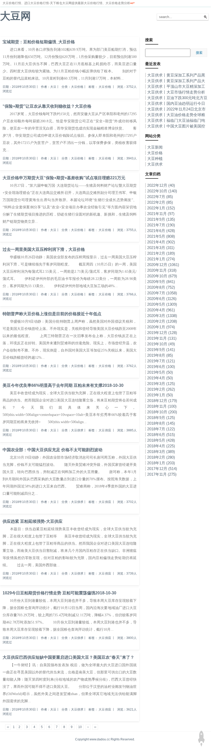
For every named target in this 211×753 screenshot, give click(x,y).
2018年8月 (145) (161, 423)
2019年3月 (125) (161, 383)
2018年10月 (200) (162, 412)
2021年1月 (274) (161, 259)
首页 (6, 30)
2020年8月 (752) (161, 287)
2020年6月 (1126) (162, 298)
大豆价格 (40, 30)
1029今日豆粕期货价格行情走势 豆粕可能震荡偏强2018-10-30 (59, 593)
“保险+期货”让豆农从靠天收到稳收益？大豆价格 (47, 106)
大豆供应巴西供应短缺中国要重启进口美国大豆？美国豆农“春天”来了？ (68, 657)
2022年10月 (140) (162, 191)
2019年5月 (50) (160, 372)
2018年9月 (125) (161, 417)
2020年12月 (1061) (163, 264)
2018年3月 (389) (161, 451)
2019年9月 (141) (161, 349)
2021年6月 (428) (161, 230)
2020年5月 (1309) (162, 304)
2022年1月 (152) (161, 208)
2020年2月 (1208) (162, 321)
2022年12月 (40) (161, 185)
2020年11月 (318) (162, 270)
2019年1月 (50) (160, 395)
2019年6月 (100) (161, 366)
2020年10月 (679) (162, 276)
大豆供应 (105, 430)
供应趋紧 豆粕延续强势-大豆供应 (33, 521)
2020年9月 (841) (161, 281)
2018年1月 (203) (161, 463)
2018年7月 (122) (161, 429)
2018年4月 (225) (161, 446)
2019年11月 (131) (162, 338)
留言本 (95, 30)
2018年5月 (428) (161, 440)
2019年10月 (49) (161, 344)
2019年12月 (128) (162, 332)
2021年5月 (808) (161, 236)
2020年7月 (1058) (162, 293)
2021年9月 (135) (161, 219)
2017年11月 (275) (162, 474)
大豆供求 (78, 30)
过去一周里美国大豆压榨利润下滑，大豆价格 (44, 249)
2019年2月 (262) (161, 389)
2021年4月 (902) (161, 242)
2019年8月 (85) (160, 355)
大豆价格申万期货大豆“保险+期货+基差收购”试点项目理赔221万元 (64, 178)
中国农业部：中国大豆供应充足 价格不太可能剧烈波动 (52, 450)
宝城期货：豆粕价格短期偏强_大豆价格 (39, 42)
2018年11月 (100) (162, 406)
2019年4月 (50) (160, 378)
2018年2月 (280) (161, 457)
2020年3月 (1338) (162, 315)
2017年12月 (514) (162, 468)
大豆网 (15, 16)
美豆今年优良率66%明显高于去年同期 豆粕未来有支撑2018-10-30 (63, 385)
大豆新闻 (22, 30)
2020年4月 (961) (161, 310)
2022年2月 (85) (160, 202)
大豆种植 (59, 30)
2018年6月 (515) (161, 434)
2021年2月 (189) (161, 253)
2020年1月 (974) (161, 327)
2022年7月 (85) (160, 196)
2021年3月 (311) (160, 247)
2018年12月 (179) (162, 400)
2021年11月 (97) (160, 213)
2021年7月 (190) (161, 225)
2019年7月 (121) (161, 361)
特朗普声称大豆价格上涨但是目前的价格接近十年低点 (52, 314)
